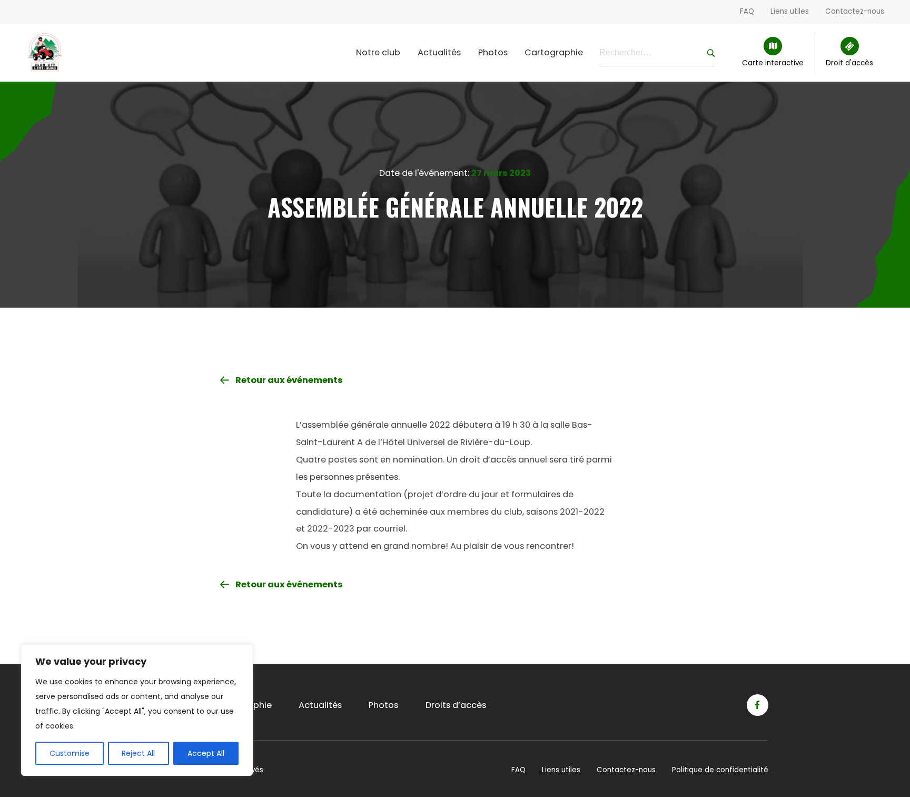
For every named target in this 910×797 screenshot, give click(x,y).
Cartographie (554, 52)
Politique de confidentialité (720, 770)
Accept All (205, 753)
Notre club (378, 52)
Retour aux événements (289, 380)
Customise (70, 753)
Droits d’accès (456, 705)
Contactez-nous (854, 11)
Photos (493, 52)
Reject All (138, 753)
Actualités (439, 52)
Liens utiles (789, 11)
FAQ (747, 11)
